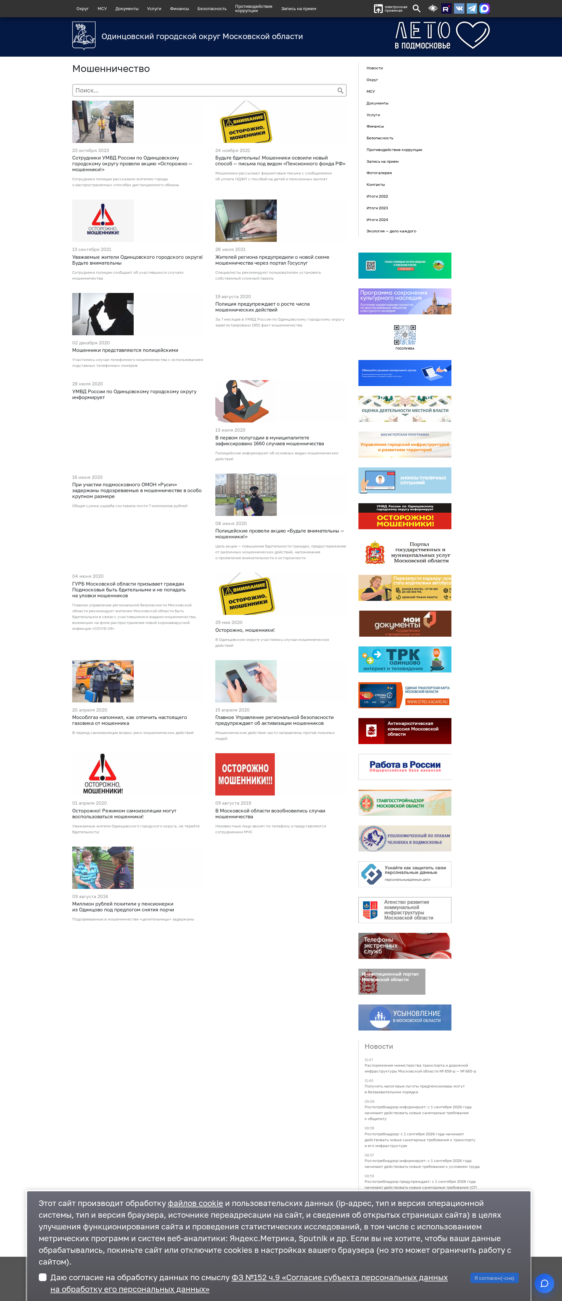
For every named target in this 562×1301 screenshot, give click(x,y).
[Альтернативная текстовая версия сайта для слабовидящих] (432, 8)
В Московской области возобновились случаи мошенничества (270, 813)
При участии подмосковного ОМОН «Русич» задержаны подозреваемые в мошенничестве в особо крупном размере (137, 490)
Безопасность (212, 8)
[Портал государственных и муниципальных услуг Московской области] (404, 552)
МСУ (102, 8)
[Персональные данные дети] (404, 874)
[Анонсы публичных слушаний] (404, 480)
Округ (82, 8)
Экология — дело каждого (391, 231)
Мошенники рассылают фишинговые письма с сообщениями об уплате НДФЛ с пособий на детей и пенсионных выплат (273, 176)
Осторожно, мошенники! (245, 630)
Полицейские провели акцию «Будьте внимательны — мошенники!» (279, 533)
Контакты (376, 184)
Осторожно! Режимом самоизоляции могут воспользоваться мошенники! (124, 813)
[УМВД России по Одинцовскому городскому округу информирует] (404, 516)
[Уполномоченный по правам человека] (404, 838)
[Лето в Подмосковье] (406, 35)
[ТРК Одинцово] (404, 659)
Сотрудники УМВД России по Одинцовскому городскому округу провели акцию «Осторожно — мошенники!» (132, 163)
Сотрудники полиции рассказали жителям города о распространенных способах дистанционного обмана (125, 181)
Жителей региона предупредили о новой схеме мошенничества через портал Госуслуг (272, 260)
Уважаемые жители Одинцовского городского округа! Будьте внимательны (137, 260)
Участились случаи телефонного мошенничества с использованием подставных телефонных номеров (137, 362)
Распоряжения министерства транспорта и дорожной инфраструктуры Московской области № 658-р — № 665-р (420, 1068)
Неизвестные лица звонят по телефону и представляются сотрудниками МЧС (270, 829)
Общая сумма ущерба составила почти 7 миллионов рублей (129, 505)
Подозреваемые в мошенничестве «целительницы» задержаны (133, 919)
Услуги (154, 8)
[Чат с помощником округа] (544, 1283)
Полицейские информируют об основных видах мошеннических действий (277, 455)
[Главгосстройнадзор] (404, 803)
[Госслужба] (404, 337)
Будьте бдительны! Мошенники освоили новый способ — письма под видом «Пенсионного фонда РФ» (280, 160)
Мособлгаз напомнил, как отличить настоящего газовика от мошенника (129, 720)
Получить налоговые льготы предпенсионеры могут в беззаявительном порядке (415, 1089)
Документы (127, 8)
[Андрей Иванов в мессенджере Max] (484, 8)
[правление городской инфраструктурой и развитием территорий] (404, 445)
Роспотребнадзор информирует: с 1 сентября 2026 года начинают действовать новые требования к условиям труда (422, 1163)
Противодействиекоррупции (254, 8)
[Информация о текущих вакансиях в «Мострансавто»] (404, 588)
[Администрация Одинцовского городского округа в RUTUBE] (446, 8)
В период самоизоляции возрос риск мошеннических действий (133, 732)
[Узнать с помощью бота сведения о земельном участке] (404, 266)
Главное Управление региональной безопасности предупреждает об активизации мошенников (274, 720)
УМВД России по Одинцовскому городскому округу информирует (134, 394)
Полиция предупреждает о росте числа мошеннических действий (262, 306)
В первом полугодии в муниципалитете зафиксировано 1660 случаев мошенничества (269, 440)
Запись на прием (298, 8)
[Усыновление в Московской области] (404, 1017)
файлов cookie (195, 1203)
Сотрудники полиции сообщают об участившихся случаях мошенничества (128, 275)
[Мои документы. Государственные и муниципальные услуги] (404, 624)
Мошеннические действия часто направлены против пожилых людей (275, 735)
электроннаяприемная (396, 9)
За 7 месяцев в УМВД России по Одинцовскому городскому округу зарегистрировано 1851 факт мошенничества (280, 322)
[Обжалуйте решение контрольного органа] (404, 373)
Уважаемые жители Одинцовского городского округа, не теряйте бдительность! (136, 829)
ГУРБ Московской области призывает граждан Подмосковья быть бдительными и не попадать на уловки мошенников (129, 589)
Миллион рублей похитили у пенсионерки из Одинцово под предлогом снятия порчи (123, 906)
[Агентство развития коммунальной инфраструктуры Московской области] (404, 910)
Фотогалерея (379, 173)
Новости (375, 68)
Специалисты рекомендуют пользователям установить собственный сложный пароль (268, 275)
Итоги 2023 (377, 207)
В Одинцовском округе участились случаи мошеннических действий (272, 642)
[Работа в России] (404, 767)
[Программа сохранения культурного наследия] (404, 301)
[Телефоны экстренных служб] (404, 946)
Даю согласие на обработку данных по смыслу (249, 1283)
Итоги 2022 (377, 196)
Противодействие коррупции (394, 149)
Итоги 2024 (377, 219)
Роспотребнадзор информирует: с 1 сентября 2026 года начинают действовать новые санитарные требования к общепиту (418, 1113)
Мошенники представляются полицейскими (125, 350)
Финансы (179, 8)
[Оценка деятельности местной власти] (404, 409)
